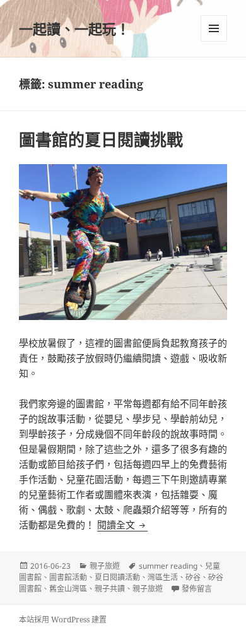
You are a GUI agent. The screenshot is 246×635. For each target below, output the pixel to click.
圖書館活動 (68, 577)
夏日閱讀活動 (117, 577)
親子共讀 (110, 588)
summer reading (168, 566)
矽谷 (193, 577)
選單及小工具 (214, 28)
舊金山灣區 (68, 588)
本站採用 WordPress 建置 (63, 619)
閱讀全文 (122, 524)
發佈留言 (197, 588)
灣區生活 (163, 577)
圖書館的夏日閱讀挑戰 (101, 139)
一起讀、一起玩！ (74, 28)
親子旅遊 (105, 566)
